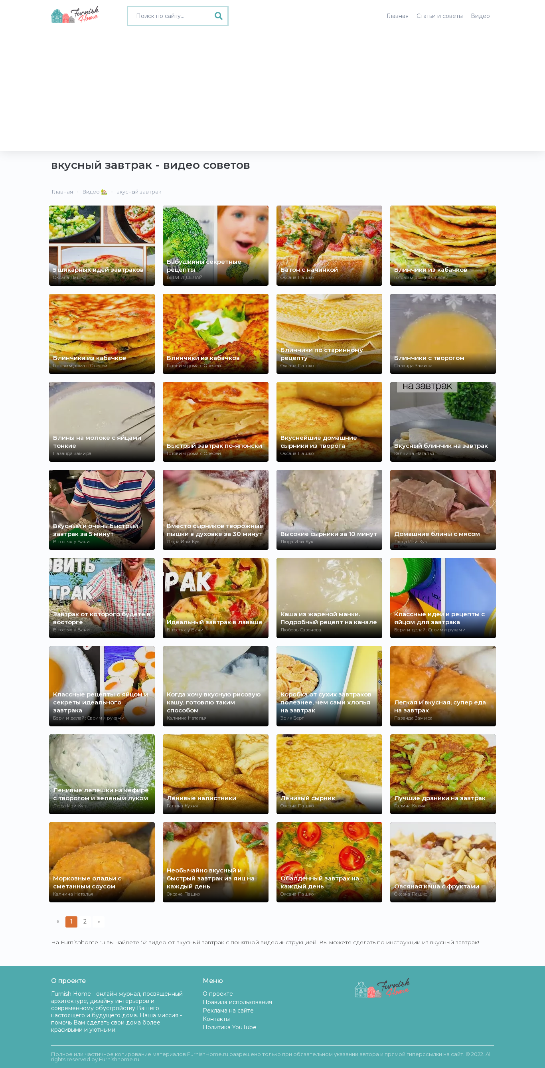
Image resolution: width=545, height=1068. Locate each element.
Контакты (216, 1019)
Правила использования (237, 1002)
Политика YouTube (230, 1027)
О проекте (218, 993)
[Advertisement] (272, 91)
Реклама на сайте (228, 1010)
